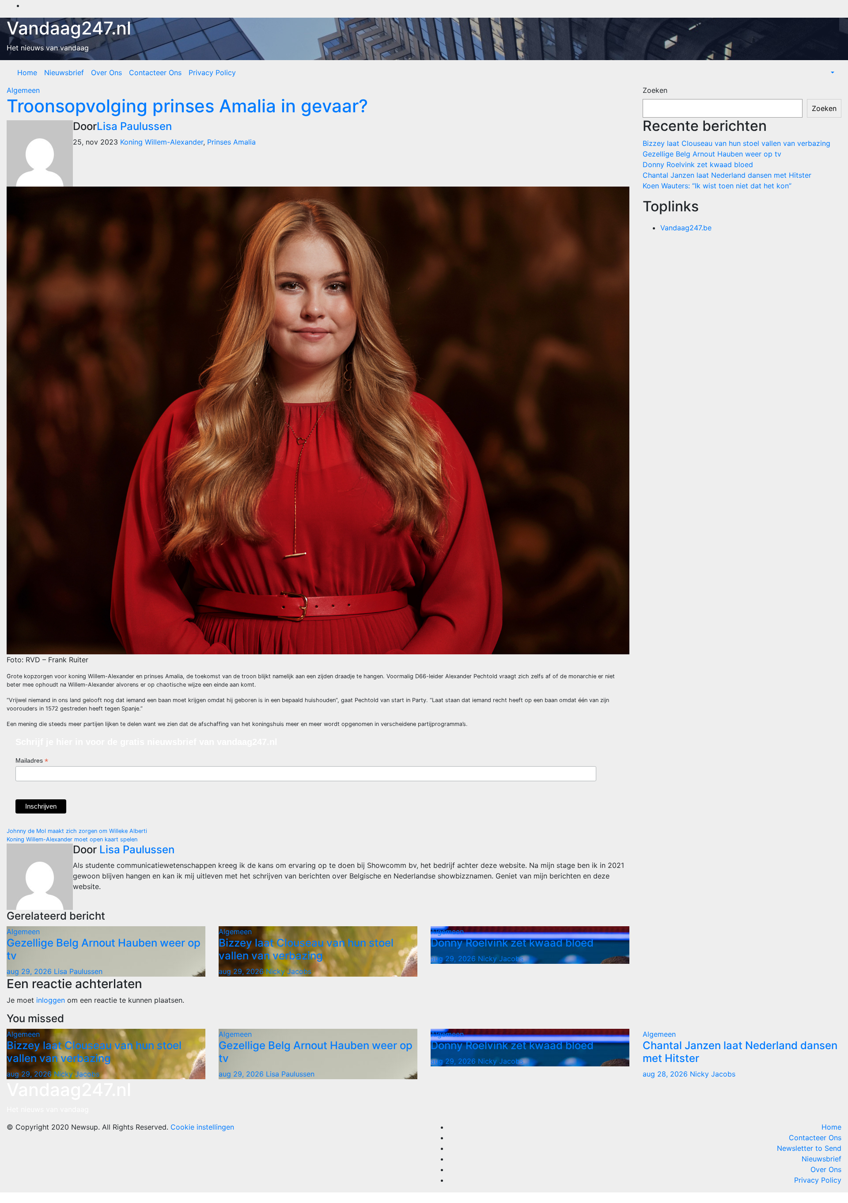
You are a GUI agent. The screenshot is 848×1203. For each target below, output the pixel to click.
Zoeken (655, 90)
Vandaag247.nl (69, 28)
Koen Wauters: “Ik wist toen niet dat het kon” (717, 185)
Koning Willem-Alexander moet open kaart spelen (72, 839)
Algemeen (23, 90)
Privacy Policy (212, 72)
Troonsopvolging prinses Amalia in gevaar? (187, 106)
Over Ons (106, 72)
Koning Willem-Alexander (161, 141)
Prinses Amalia (231, 141)
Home (27, 72)
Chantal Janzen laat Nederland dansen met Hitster (727, 175)
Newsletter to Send (809, 1148)
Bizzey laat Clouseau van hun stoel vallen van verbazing (306, 949)
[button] (831, 72)
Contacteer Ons (155, 72)
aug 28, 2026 (665, 1073)
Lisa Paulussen (134, 126)
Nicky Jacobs (288, 971)
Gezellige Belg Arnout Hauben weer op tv (104, 949)
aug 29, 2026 (29, 971)
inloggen (50, 1000)
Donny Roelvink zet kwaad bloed (512, 942)
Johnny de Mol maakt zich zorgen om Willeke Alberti (77, 831)
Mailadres (31, 760)
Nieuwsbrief (64, 72)
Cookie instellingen (202, 1127)
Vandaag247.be (686, 227)
